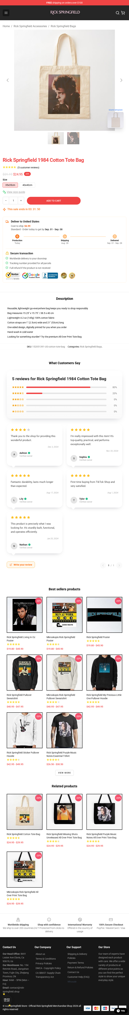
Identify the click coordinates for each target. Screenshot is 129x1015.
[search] (118, 13)
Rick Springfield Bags (63, 26)
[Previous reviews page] (103, 565)
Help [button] (123, 1011)
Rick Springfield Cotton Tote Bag (23, 834)
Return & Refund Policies (80, 967)
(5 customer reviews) (28, 167)
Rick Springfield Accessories (30, 26)
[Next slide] (121, 80)
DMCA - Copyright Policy (48, 968)
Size (5, 179)
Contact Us (73, 972)
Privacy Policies (44, 963)
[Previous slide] (7, 80)
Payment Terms (76, 962)
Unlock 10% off (7, 1000)
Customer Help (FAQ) (79, 977)
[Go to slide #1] (56, 138)
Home (6, 26)
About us (40, 954)
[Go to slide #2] (73, 138)
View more (64, 773)
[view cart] (123, 13)
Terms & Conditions (46, 958)
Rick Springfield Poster (98, 637)
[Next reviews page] (119, 565)
